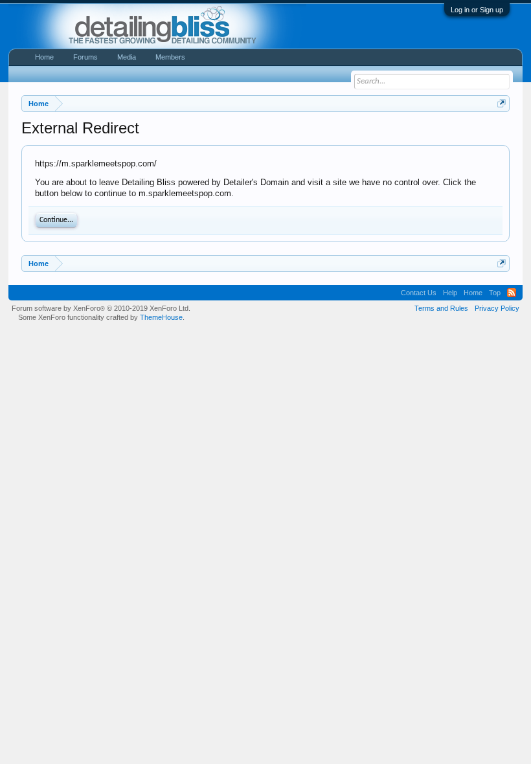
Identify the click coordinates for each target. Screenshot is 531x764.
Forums (85, 57)
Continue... (56, 220)
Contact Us (418, 293)
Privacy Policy (497, 308)
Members (170, 57)
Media (126, 57)
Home (44, 57)
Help (450, 293)
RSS (511, 292)
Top (495, 293)
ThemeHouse (161, 317)
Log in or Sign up (477, 10)
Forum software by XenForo (101, 308)
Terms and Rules (441, 308)
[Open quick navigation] (501, 103)
